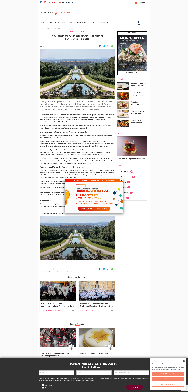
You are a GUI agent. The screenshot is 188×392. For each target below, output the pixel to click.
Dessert (48, 350)
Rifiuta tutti (168, 379)
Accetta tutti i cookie (168, 374)
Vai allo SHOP (141, 2)
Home (42, 28)
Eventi (71, 23)
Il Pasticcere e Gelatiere (56, 28)
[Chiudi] (184, 361)
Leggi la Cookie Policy (176, 369)
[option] (77, 238)
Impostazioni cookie (168, 384)
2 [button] (78, 261)
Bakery (125, 187)
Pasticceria (127, 171)
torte (124, 198)
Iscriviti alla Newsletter (67, 2)
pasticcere (126, 193)
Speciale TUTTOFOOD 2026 (53, 310)
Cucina (125, 182)
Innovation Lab (105, 23)
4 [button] (80, 316)
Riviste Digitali (82, 23)
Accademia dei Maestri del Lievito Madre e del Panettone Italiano (58, 272)
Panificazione (127, 177)
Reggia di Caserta (60, 269)
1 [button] (76, 261)
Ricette (43, 350)
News (43, 23)
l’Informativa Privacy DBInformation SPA (56, 378)
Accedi (138, 24)
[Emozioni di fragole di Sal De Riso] (132, 146)
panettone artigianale (47, 269)
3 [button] (78, 316)
